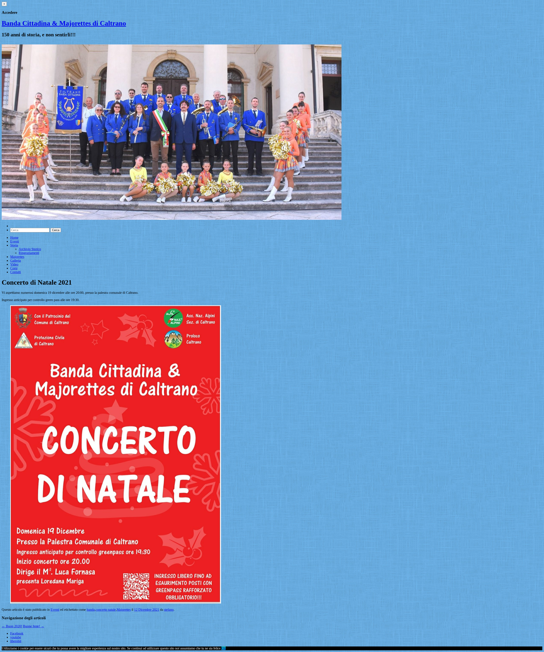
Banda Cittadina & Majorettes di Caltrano (64, 23)
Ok (223, 648)
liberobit (15, 641)
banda (91, 609)
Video (14, 264)
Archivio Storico (30, 249)
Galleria (15, 260)
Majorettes (17, 257)
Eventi (14, 241)
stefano (169, 609)
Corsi (13, 268)
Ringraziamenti (29, 253)
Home (14, 237)
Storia (14, 245)
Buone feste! (33, 626)
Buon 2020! (12, 626)
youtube (15, 637)
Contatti (15, 272)
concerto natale (106, 609)
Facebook (16, 633)
